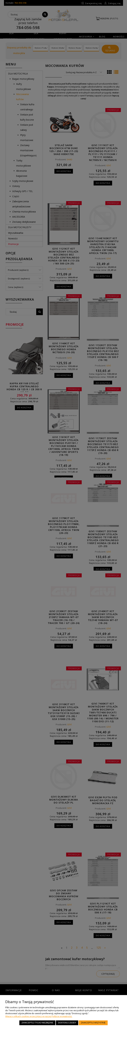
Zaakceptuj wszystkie (93, 1023)
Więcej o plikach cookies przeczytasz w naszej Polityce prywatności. (38, 1016)
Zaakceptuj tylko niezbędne (37, 1023)
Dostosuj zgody (67, 1023)
